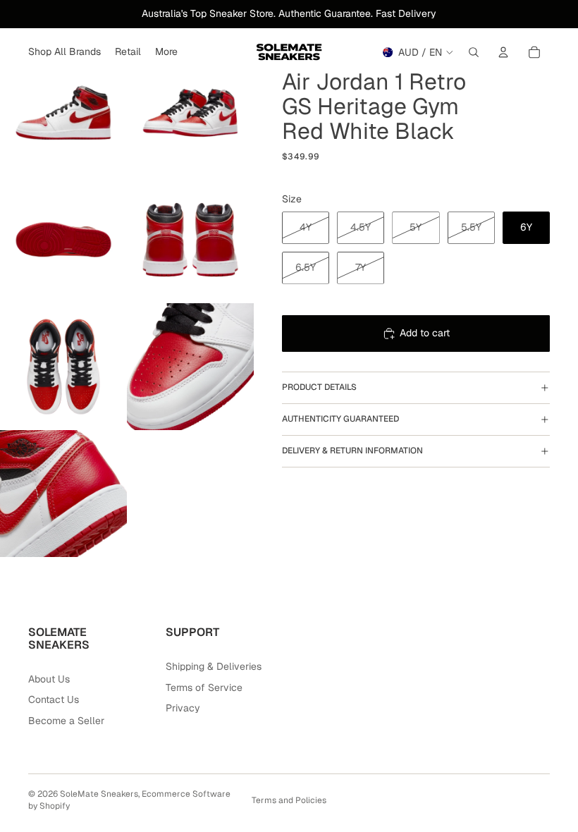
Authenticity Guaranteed (340, 418)
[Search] (473, 52)
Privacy (183, 708)
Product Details (319, 387)
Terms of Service (204, 687)
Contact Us (53, 699)
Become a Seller (66, 720)
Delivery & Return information (352, 450)
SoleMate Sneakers (99, 794)
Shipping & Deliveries (214, 666)
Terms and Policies (289, 800)
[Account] (503, 52)
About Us (49, 679)
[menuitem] (166, 52)
